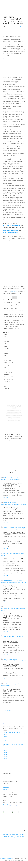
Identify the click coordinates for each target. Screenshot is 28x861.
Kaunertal (6, 353)
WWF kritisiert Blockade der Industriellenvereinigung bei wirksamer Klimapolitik (13, 310)
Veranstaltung (7, 384)
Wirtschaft (6, 388)
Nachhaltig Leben (8, 360)
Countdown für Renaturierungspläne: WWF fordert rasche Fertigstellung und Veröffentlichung (14, 326)
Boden (5, 343)
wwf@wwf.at (6, 787)
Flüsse (5, 346)
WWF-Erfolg (6, 391)
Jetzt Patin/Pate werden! (14, 426)
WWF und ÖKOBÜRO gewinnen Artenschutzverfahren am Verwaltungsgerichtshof (11, 666)
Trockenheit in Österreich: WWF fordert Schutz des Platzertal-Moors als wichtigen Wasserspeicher (14, 316)
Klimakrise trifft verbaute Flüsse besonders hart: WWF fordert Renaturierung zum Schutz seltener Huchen (12, 615)
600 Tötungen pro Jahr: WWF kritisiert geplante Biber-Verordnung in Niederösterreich (13, 304)
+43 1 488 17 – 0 (6, 786)
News (5, 367)
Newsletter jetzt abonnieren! (13, 732)
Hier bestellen (14, 440)
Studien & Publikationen (9, 377)
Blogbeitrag (6, 341)
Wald (5, 386)
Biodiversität (7, 339)
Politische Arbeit (8, 372)
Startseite (2, 858)
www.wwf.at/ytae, (7, 229)
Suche (14, 838)
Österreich (6, 369)
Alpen (5, 334)
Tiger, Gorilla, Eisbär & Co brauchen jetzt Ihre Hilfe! (14, 406)
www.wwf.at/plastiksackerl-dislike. (11, 225)
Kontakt (22, 836)
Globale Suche (14, 291)
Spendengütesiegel (7, 804)
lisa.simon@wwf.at (18, 240)
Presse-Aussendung (16, 26)
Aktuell (17, 836)
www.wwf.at (6, 789)
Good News (6, 348)
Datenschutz (22, 834)
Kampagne (6, 351)
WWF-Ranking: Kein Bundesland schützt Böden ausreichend (13, 559)
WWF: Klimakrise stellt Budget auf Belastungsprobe (12, 689)
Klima (5, 355)
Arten (5, 336)
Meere (5, 358)
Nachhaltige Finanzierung (10, 365)
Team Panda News (8, 379)
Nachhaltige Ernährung (9, 362)
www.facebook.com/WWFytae (10, 230)
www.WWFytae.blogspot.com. (10, 232)
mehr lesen (5, 497)
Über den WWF (7, 381)
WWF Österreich (7, 834)
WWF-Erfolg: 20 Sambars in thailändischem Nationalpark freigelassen (10, 643)
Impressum (15, 834)
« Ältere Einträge (7, 710)
